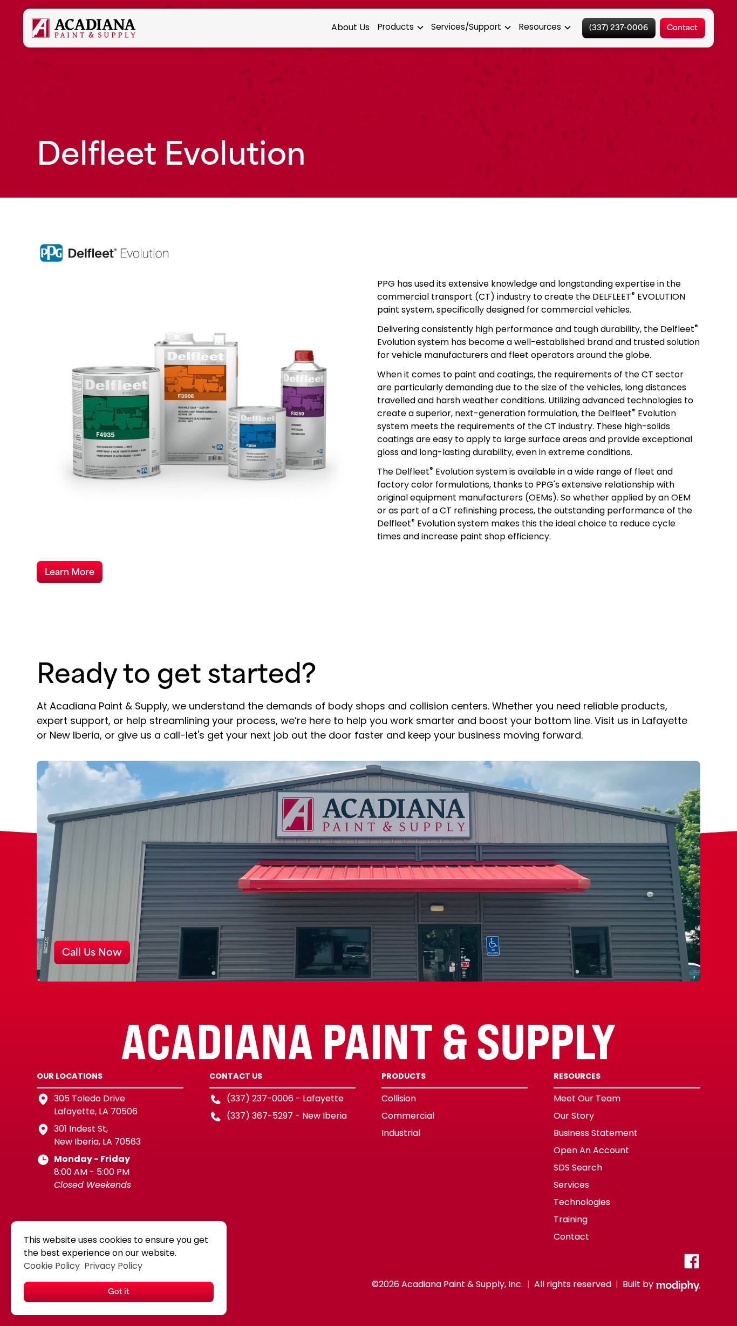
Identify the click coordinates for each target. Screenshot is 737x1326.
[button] (401, 28)
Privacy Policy (113, 1266)
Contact (682, 27)
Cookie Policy (52, 1266)
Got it (118, 1290)
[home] (83, 28)
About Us (350, 28)
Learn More (69, 571)
